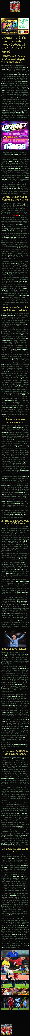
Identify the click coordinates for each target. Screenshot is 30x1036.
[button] (15, 14)
